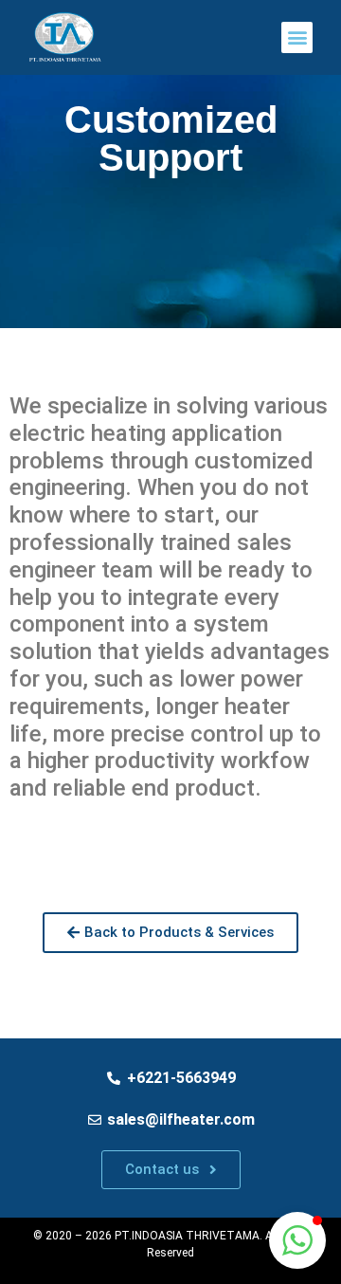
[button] (297, 37)
